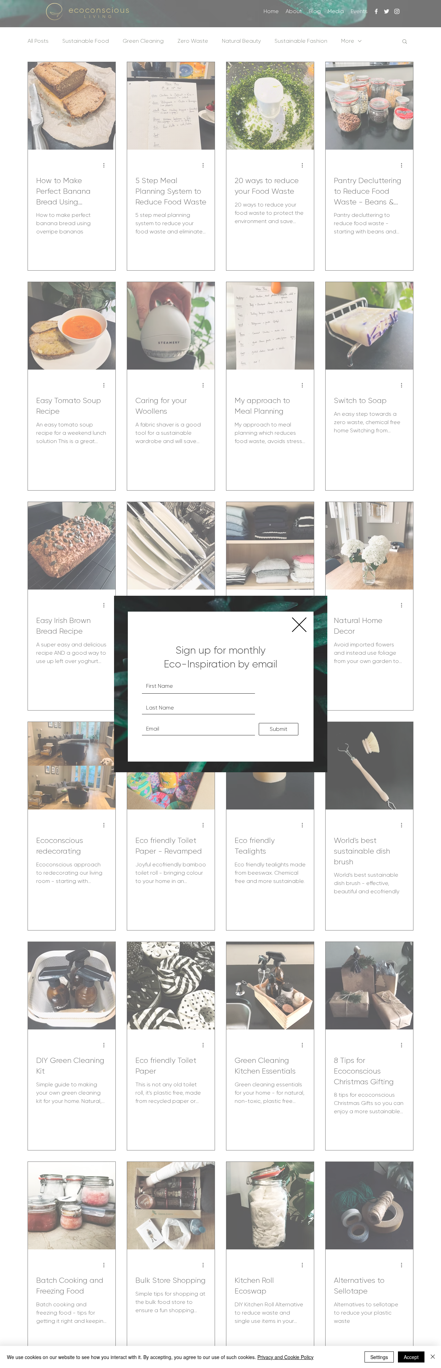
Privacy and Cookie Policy (285, 1357)
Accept (411, 1357)
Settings (379, 1357)
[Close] (433, 1356)
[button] (299, 624)
